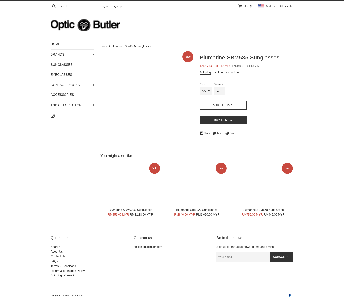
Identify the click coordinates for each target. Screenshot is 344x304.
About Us (57, 251)
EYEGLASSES (61, 74)
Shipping (205, 72)
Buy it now (223, 120)
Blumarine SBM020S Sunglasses (130, 210)
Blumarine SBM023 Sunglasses (197, 210)
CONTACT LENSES (72, 85)
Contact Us (58, 256)
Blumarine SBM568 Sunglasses (263, 210)
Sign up (117, 6)
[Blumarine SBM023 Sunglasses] (197, 184)
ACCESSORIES (62, 94)
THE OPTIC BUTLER (72, 105)
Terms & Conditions (63, 266)
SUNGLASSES (62, 64)
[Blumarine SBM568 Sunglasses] (263, 184)
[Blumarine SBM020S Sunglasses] (130, 184)
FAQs (54, 261)
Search (55, 246)
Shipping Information (64, 275)
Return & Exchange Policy (68, 270)
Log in (104, 6)
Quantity (218, 84)
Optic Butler (77, 295)
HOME (55, 44)
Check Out (286, 6)
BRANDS (72, 54)
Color (203, 84)
